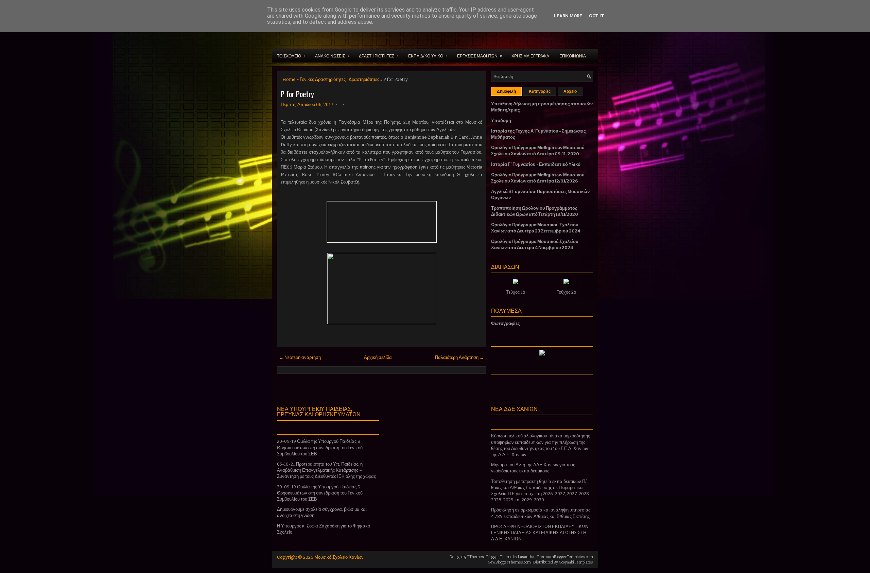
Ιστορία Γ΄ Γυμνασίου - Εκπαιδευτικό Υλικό (535, 164)
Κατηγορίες (540, 91)
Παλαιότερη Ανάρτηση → (459, 357)
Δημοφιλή (506, 91)
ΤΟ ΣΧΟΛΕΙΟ (291, 55)
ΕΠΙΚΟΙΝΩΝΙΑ (572, 55)
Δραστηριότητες (364, 79)
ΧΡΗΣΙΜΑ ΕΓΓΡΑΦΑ (530, 55)
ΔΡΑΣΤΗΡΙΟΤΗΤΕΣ (379, 55)
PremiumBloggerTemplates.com (565, 557)
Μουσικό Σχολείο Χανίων (339, 557)
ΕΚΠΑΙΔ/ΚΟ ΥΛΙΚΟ (428, 55)
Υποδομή (501, 120)
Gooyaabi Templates (576, 562)
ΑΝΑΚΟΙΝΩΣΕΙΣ (332, 55)
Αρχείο (570, 91)
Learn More (568, 15)
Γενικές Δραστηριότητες (323, 79)
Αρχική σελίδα (378, 357)
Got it (596, 15)
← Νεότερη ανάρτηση (300, 357)
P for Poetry (297, 93)
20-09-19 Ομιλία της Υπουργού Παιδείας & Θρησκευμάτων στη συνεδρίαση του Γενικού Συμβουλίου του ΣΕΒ (320, 447)
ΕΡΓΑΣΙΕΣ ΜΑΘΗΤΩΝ (479, 55)
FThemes (475, 557)
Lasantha (526, 557)
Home (289, 79)
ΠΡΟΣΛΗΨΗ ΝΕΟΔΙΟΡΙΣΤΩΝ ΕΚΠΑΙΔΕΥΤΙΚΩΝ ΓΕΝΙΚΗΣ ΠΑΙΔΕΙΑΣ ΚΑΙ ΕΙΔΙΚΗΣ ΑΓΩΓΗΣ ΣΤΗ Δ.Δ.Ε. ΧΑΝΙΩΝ (539, 532)
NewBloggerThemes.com (509, 562)
